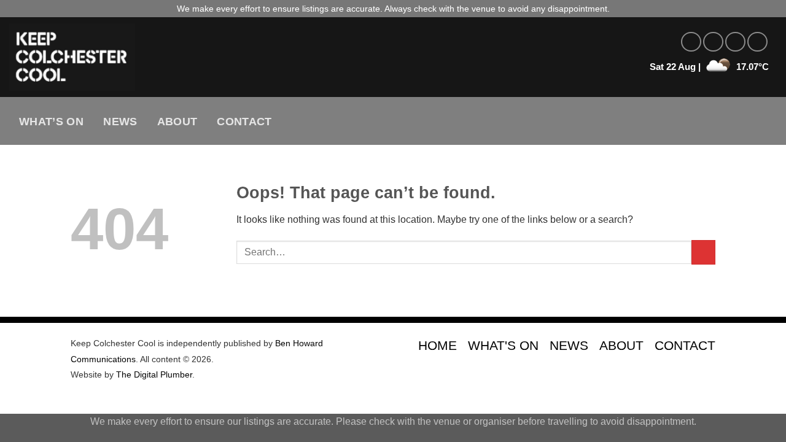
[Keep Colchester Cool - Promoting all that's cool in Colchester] (224, 57)
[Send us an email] (757, 42)
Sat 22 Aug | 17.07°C (709, 66)
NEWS (569, 345)
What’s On (51, 121)
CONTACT (685, 345)
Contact (244, 121)
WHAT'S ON (503, 345)
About (177, 121)
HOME (437, 345)
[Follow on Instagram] (713, 42)
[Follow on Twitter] (735, 42)
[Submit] (703, 252)
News (120, 121)
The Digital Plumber (154, 374)
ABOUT (621, 345)
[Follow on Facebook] (691, 42)
